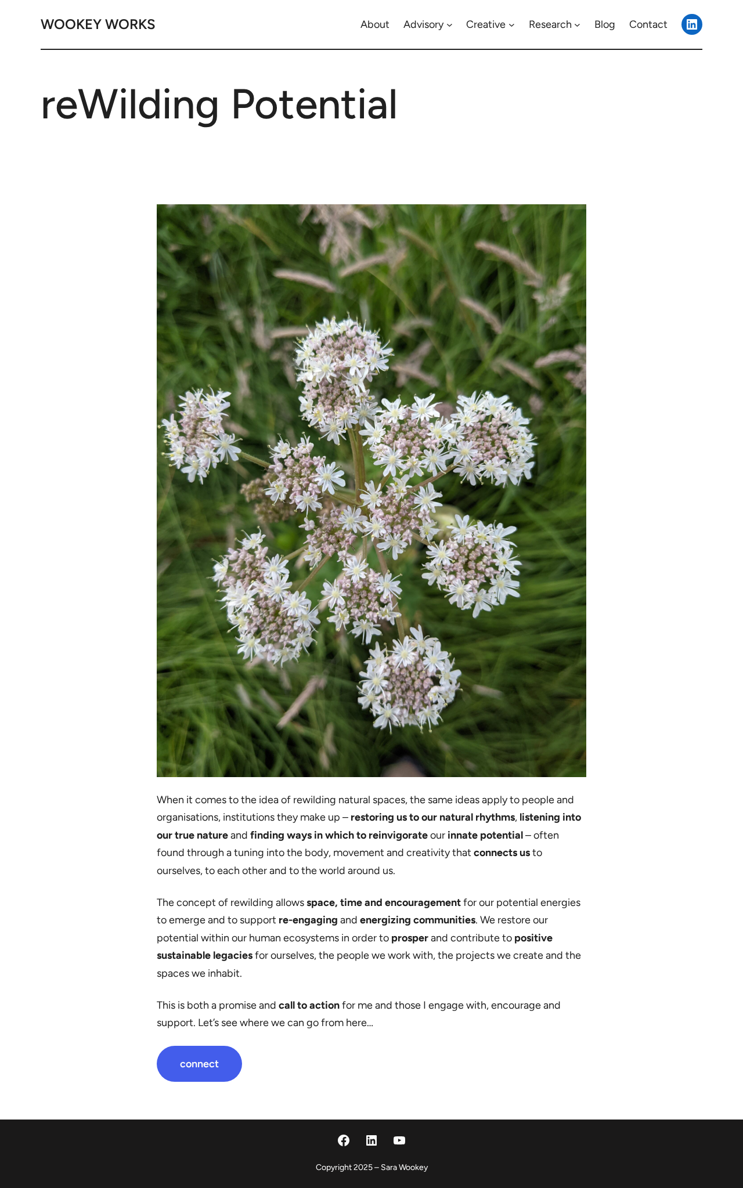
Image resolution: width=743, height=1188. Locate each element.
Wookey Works (98, 24)
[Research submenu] (577, 24)
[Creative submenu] (511, 24)
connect (199, 1063)
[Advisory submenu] (449, 24)
